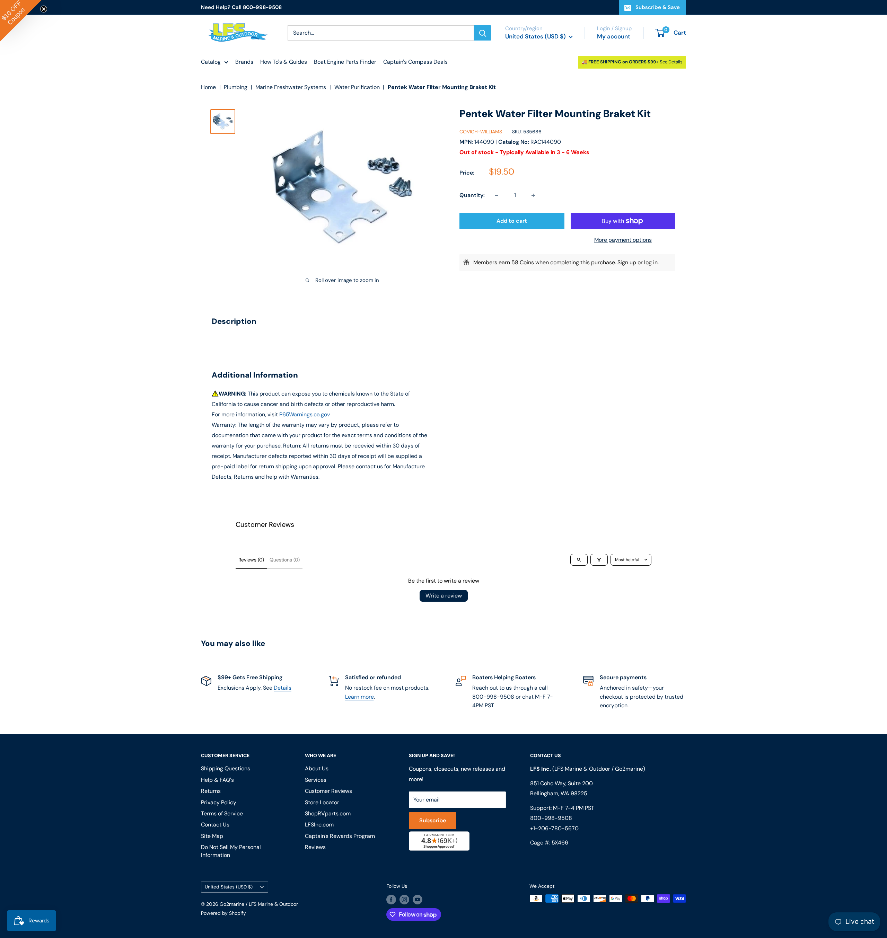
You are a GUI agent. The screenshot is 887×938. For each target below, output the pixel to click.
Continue (443, 481)
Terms (383, 539)
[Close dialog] (539, 388)
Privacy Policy (360, 539)
